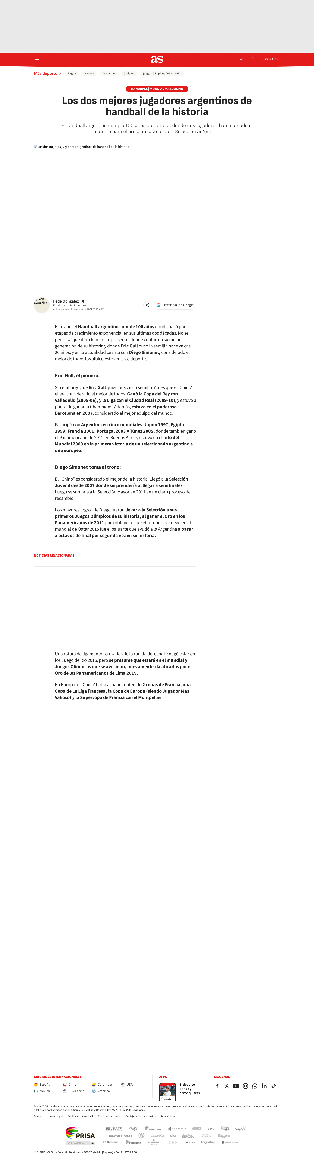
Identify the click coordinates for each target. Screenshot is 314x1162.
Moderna (133, 1142)
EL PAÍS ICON (172, 1142)
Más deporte (45, 73)
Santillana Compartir (177, 1128)
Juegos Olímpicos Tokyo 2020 (162, 73)
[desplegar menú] (37, 59)
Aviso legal (56, 1116)
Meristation (229, 1142)
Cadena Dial (174, 1135)
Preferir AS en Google (178, 305)
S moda (190, 1142)
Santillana (153, 1128)
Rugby (72, 73)
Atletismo (109, 73)
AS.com (211, 1128)
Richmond (110, 1142)
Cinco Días (158, 1135)
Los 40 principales (133, 1128)
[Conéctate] (252, 59)
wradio (142, 1135)
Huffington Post (120, 1135)
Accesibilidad (168, 1116)
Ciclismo (129, 73)
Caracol (240, 1128)
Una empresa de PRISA (80, 1132)
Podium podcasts (153, 1142)
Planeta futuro (206, 1135)
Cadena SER (196, 1128)
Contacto (39, 1116)
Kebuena (223, 1135)
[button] (147, 305)
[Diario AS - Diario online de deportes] (157, 59)
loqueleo (208, 1142)
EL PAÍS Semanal (188, 1135)
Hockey (89, 73)
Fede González (66, 301)
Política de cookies (109, 1116)
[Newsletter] (241, 59)
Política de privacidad (80, 1116)
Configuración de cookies (140, 1116)
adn (225, 1128)
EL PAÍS (114, 1128)
